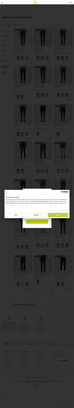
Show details (62, 210)
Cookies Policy (10, 204)
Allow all (58, 214)
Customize (36, 214)
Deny (16, 214)
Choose (37, 221)
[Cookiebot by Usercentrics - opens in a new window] (62, 192)
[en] (35, 3)
